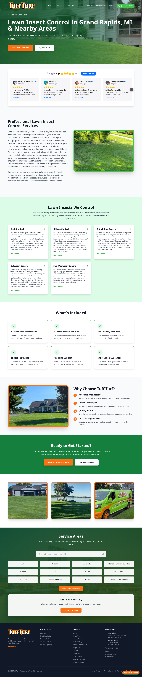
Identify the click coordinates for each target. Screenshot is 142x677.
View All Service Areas (71, 588)
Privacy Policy (77, 656)
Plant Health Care (46, 636)
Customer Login (78, 662)
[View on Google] (15, 83)
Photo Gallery (77, 642)
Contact (111, 6)
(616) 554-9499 (127, 6)
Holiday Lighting (46, 645)
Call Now (46, 47)
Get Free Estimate (20, 47)
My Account (101, 6)
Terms (119, 671)
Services (58, 6)
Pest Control (44, 639)
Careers (75, 650)
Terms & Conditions (79, 659)
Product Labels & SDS (80, 645)
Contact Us (76, 653)
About (89, 6)
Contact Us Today (71, 610)
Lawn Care (44, 633)
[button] (10, 89)
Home (50, 6)
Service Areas (71, 6)
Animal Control (45, 642)
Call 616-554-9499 (86, 462)
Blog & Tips (77, 648)
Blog (82, 6)
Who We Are (77, 636)
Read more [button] (17, 97)
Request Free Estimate (58, 462)
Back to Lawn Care (19, 14)
